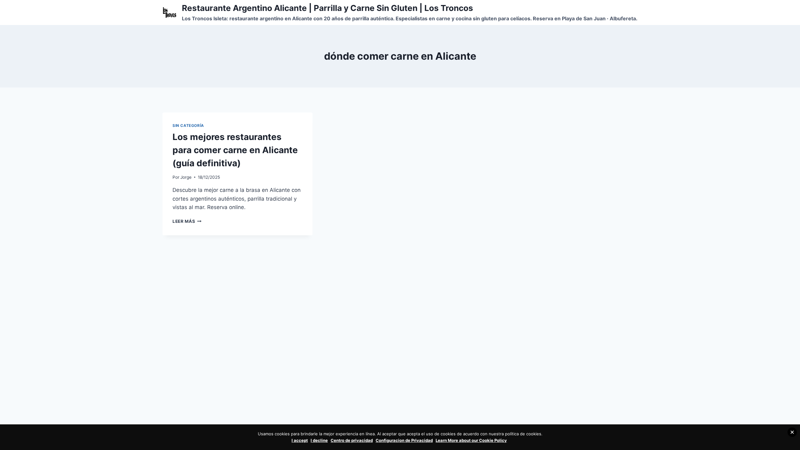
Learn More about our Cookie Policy (471, 440)
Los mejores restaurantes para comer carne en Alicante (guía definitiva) (235, 150)
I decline (319, 440)
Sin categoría (188, 125)
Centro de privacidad (352, 440)
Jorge (186, 177)
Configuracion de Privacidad (404, 440)
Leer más (187, 221)
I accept (300, 440)
